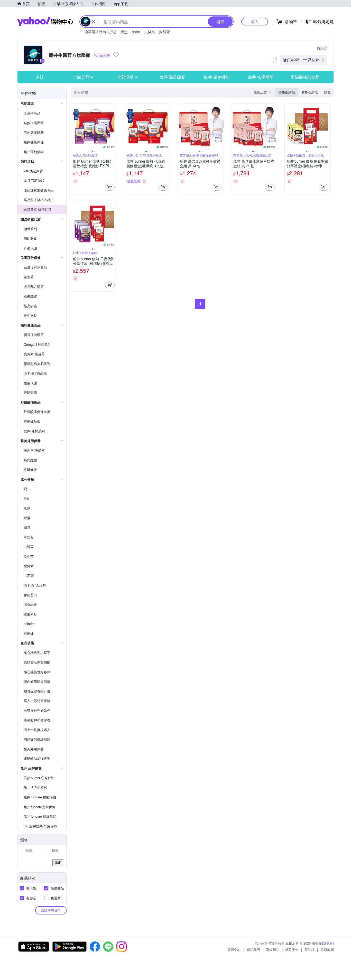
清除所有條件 (51, 910)
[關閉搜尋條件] (93, 21)
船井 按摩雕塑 (261, 77)
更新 (329, 943)
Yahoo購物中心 (45, 21)
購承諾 (322, 48)
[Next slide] (113, 126)
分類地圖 (327, 949)
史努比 (149, 31)
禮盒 (124, 31)
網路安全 (292, 949)
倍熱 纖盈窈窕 (172, 77)
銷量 (327, 92)
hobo (136, 31)
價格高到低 (309, 92)
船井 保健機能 (216, 77)
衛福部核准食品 (305, 77)
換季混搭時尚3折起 (100, 31)
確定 (57, 862)
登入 (254, 21)
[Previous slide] (74, 126)
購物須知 (272, 949)
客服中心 (234, 949)
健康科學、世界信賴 (301, 60)
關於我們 (253, 949)
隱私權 (309, 949)
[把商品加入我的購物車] (110, 187)
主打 (39, 77)
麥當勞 (164, 31)
